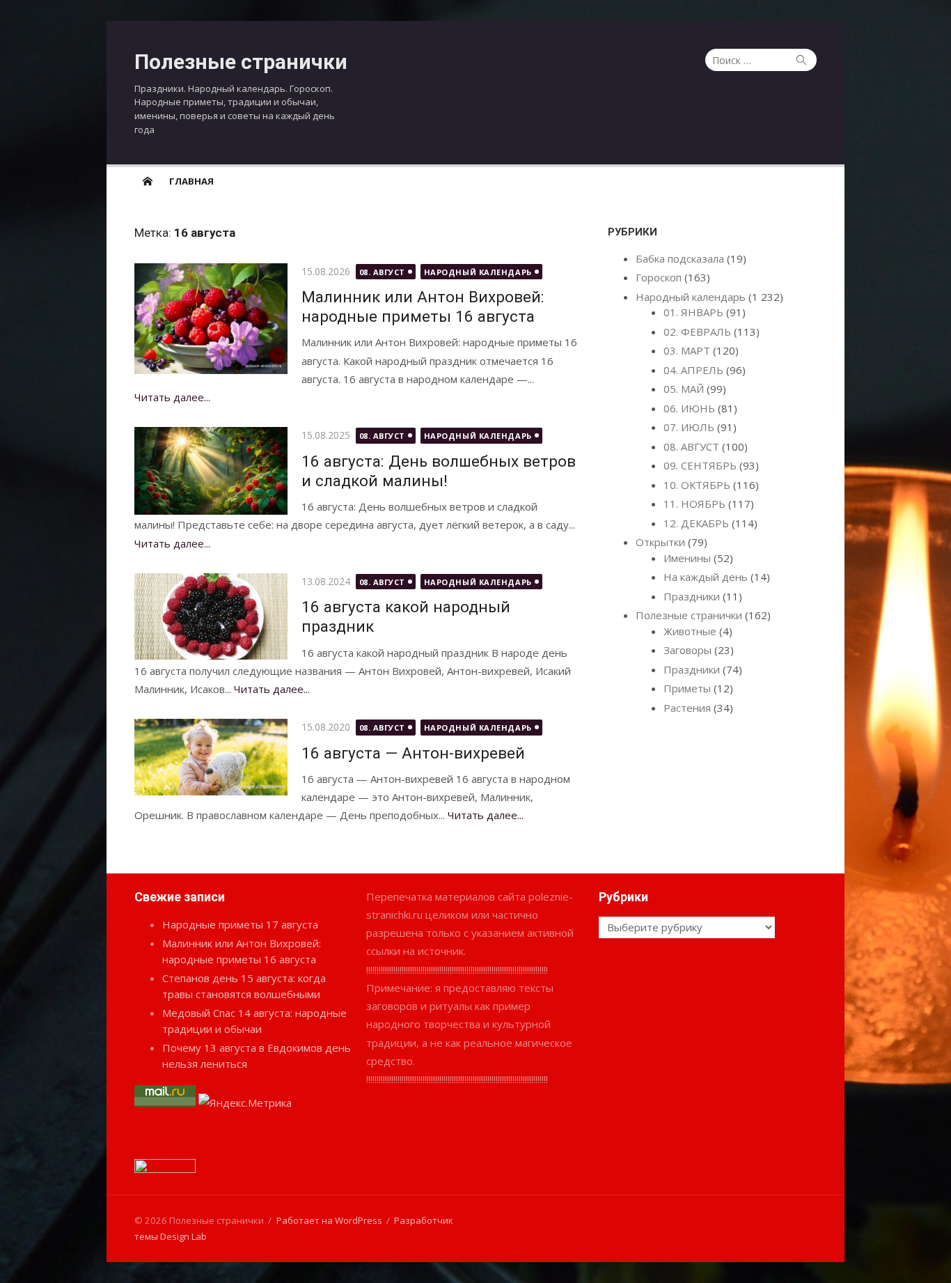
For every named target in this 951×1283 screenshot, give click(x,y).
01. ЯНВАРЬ (693, 312)
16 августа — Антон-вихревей (413, 753)
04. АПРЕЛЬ (693, 370)
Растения (687, 708)
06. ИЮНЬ (689, 408)
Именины (687, 558)
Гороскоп (659, 277)
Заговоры (687, 650)
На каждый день (705, 577)
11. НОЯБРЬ (694, 504)
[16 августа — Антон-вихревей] (211, 757)
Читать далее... (172, 397)
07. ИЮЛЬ (688, 427)
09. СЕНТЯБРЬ (700, 465)
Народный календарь (478, 272)
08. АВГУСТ (382, 272)
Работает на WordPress (329, 1220)
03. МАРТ (686, 350)
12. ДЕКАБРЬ (696, 523)
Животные (689, 631)
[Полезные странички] (147, 180)
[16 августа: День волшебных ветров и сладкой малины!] (211, 470)
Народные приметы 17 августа (240, 924)
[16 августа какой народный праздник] (211, 616)
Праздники (691, 596)
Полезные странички (240, 61)
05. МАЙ (683, 389)
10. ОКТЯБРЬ (696, 485)
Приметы (687, 688)
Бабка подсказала (680, 258)
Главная (191, 181)
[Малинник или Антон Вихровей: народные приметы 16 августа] (211, 319)
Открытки (660, 542)
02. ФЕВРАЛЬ (697, 332)
